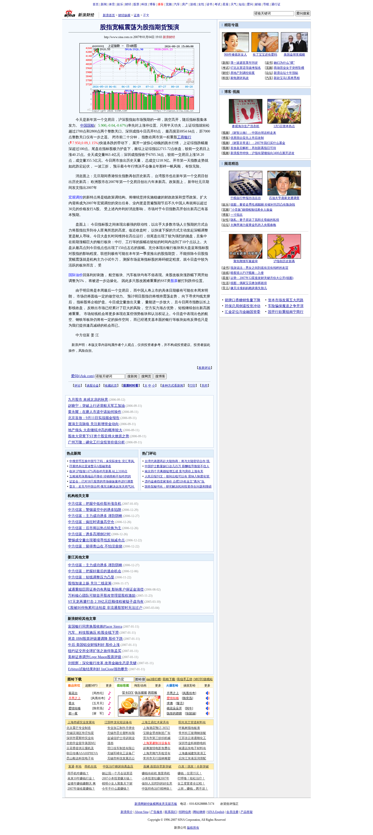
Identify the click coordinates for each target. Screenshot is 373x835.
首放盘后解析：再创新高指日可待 (253, 148)
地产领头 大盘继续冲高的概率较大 (95, 430)
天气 (234, 4)
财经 (128, 4)
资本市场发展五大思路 (285, 300)
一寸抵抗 (236, 214)
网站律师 (199, 812)
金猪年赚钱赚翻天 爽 (81, 783)
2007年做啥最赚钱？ (81, 788)
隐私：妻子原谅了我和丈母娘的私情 (254, 220)
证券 (137, 15)
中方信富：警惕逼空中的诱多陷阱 (94, 510)
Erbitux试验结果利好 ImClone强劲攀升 (98, 669)
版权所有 (193, 827)
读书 (209, 4)
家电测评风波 (239, 78)
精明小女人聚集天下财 (117, 783)
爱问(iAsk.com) (82, 376)
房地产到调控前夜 (242, 73)
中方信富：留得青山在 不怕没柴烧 (95, 546)
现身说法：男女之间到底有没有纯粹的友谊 (259, 268)
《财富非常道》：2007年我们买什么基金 (257, 143)
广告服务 (156, 812)
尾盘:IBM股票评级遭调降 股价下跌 (95, 639)
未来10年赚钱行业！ (81, 778)
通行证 (275, 4)
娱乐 (120, 4)
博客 (152, 4)
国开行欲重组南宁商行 (285, 312)
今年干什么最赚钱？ (115, 788)
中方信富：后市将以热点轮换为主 (94, 528)
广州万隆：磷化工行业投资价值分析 (96, 442)
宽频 (169, 4)
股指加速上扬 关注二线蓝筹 (90, 583)
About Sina (141, 812)
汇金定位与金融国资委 (242, 312)
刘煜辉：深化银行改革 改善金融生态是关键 (102, 663)
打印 (192, 385)
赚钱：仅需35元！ (190, 773)
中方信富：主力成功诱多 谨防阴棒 (95, 516)
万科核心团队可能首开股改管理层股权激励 (101, 595)
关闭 (204, 385)
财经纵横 (124, 15)
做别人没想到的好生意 (157, 783)
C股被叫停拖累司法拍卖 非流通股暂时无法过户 (105, 608)
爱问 (250, 4)
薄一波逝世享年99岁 (244, 62)
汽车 (177, 4)
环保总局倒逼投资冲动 (242, 306)
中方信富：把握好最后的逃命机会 (94, 571)
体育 (112, 4)
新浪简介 (127, 812)
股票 (136, 4)
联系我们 (171, 812)
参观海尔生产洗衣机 (245, 126)
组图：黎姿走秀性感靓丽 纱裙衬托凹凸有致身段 (262, 204)
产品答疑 (247, 812)
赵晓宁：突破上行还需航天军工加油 (96, 406)
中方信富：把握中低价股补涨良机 (94, 504)
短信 (242, 4)
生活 (226, 283)
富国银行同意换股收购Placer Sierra (95, 626)
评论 (77, 385)
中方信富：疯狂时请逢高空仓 (91, 522)
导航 (266, 4)
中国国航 (87, 125)
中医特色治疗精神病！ (157, 788)
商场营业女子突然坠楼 (289, 68)
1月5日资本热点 (284, 126)
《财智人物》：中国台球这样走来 (253, 133)
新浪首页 (109, 15)
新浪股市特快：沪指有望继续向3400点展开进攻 (262, 153)
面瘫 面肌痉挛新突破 (157, 766)
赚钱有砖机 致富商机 (156, 773)
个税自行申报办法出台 (245, 198)
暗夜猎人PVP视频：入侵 (247, 273)
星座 (226, 4)
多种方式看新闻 (172, 385)
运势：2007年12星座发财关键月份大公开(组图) (261, 278)
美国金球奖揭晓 (294, 54)
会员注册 (232, 812)
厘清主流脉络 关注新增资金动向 (93, 424)
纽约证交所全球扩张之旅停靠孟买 (94, 651)
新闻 (104, 4)
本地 (78, 766)
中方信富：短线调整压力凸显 (91, 577)
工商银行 (184, 137)
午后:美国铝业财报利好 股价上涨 (94, 645)
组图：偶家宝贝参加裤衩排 (248, 283)
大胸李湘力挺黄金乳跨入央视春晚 (253, 225)
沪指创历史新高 (284, 261)
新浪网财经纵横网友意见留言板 (155, 804)
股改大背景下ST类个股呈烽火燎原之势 (98, 436)
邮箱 (258, 4)
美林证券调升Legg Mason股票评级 (94, 657)
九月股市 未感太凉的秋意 (88, 400)
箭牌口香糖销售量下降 (242, 300)
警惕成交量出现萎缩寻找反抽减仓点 (96, 540)
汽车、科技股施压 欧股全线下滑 (93, 632)
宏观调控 (76, 197)
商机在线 (90, 766)
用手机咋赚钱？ (78, 773)
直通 (71, 766)
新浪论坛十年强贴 (286, 73)
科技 (144, 4)
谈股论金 (93, 385)
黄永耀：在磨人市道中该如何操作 (94, 412)
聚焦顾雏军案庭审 (245, 261)
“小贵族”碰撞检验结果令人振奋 (251, 209)
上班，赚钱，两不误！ (193, 788)
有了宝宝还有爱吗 (265, 54)
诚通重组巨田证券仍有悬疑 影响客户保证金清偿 (106, 589)
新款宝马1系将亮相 (287, 78)
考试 (217, 4)
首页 (96, 4)
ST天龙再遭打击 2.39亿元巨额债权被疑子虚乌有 (106, 602)
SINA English (215, 812)
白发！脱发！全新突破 (193, 766)
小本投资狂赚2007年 (155, 778)
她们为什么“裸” (284, 62)
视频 (236, 92)
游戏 (193, 4)
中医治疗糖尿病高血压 (118, 766)
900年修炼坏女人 (235, 54)
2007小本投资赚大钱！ (117, 778)
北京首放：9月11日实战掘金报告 (94, 418)
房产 (185, 4)
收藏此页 (111, 385)
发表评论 (204, 368)
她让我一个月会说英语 (117, 773)
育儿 (226, 288)
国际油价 (76, 275)
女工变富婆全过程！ (191, 783)
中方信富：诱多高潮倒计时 (89, 534)
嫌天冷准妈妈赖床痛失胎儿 (248, 288)
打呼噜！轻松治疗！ (191, 778)
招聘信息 (185, 812)
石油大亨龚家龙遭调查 (284, 198)
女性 (201, 4)
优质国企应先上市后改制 (247, 138)
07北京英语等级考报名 (245, 68)
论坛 (269, 73)
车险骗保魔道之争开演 (285, 306)
